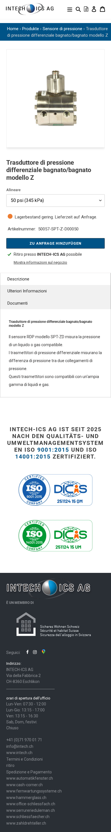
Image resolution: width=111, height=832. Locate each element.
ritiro (10, 765)
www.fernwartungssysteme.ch (34, 791)
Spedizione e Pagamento (29, 772)
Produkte (30, 28)
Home (12, 28)
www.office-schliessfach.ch (30, 804)
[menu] (69, 9)
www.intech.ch (19, 752)
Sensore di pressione (62, 28)
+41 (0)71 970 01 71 (24, 740)
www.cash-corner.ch (24, 785)
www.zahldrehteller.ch (26, 823)
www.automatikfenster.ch (29, 778)
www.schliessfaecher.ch (28, 816)
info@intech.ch (19, 746)
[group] (55, 98)
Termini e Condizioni (24, 759)
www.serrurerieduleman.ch (30, 810)
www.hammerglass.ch (26, 797)
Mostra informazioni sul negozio (40, 262)
